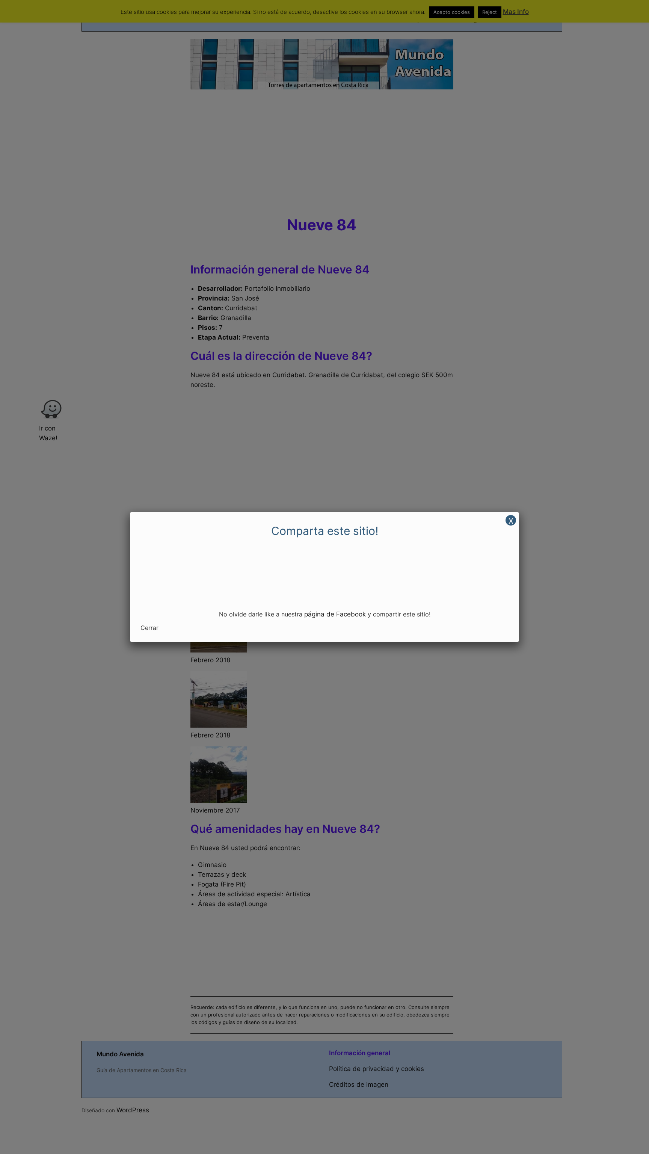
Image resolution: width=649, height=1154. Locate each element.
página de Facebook (335, 614)
